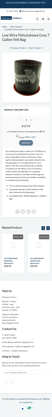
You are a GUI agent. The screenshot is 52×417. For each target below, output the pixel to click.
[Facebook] (5, 382)
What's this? (30, 137)
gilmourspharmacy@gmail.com (33, 11)
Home (4, 26)
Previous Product (18, 48)
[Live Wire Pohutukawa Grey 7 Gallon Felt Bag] (26, 77)
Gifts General (16, 26)
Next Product (35, 48)
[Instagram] (12, 382)
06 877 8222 (13, 11)
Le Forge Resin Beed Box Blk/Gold (10, 260)
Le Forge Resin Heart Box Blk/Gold (37, 260)
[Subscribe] (46, 372)
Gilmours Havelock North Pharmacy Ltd (25, 399)
